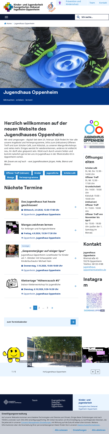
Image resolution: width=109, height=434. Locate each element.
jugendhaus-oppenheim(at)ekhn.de (94, 268)
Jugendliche (52, 173)
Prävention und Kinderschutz (73, 3)
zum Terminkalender (17, 322)
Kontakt (103, 2)
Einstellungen (80, 430)
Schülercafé (70, 173)
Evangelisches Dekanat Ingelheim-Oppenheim (58, 403)
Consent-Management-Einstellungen (36, 422)
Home (9, 23)
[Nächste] (52, 308)
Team (92, 2)
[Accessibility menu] (60, 3)
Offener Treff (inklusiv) (18, 173)
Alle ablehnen (98, 430)
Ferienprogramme (28, 177)
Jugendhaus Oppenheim (24, 23)
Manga (10, 177)
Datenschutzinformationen (88, 425)
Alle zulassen (61, 430)
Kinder (37, 173)
